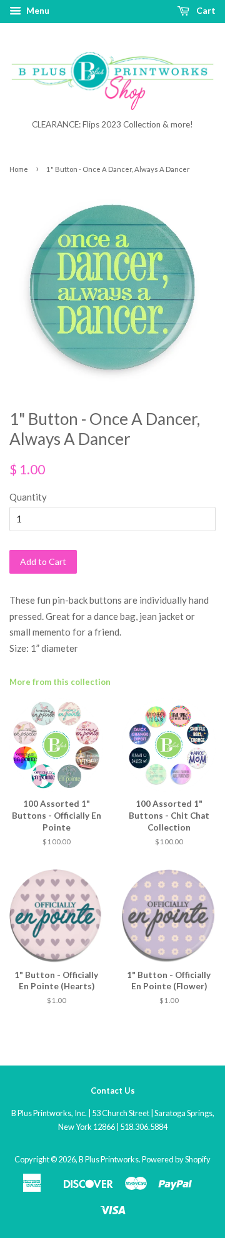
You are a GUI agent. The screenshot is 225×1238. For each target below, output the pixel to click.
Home (18, 169)
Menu (36, 10)
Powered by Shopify (176, 1159)
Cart (205, 10)
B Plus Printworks (109, 1159)
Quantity (28, 496)
